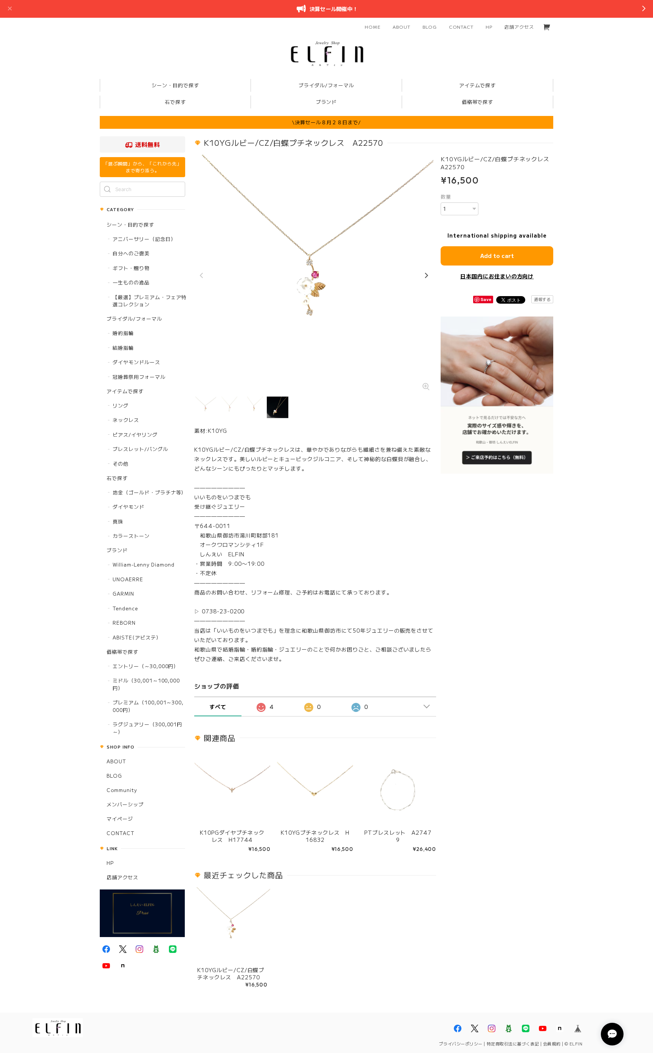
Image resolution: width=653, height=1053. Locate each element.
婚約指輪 (123, 333)
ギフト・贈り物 (131, 268)
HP (489, 26)
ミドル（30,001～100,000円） (146, 684)
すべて (217, 706)
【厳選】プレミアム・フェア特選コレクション (149, 300)
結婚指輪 (123, 347)
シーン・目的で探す (130, 224)
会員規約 (551, 1044)
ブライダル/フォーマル (134, 318)
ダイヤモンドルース (136, 362)
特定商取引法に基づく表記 (513, 1044)
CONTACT (461, 26)
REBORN (124, 622)
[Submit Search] (107, 189)
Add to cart (497, 255)
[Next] (425, 275)
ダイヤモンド (128, 506)
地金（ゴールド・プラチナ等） (149, 492)
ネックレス (126, 419)
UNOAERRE (128, 579)
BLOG (429, 26)
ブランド (117, 550)
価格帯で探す (122, 651)
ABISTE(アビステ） (137, 637)
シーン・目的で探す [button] (175, 85)
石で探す (117, 478)
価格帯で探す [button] (478, 101)
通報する (542, 299)
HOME (373, 26)
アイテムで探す (125, 391)
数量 (446, 196)
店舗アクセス (519, 26)
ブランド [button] (326, 101)
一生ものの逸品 (131, 282)
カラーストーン (131, 535)
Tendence (125, 608)
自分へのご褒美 (131, 253)
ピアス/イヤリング (135, 434)
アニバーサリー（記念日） (144, 238)
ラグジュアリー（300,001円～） (147, 728)
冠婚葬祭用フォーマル (139, 376)
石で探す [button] (175, 101)
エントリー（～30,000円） (146, 666)
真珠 (118, 521)
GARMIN (123, 593)
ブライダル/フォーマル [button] (326, 85)
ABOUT (401, 26)
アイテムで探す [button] (477, 85)
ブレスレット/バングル (140, 448)
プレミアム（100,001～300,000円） (148, 706)
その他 (120, 463)
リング (120, 405)
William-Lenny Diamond (144, 564)
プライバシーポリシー (461, 1044)
